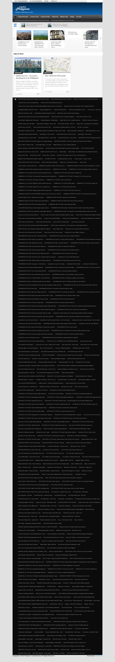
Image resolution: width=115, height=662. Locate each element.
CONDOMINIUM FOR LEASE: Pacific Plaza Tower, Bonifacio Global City (63, 249)
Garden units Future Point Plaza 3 (87, 369)
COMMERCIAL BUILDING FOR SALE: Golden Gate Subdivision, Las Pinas (83, 165)
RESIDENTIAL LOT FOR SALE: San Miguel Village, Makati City (32, 572)
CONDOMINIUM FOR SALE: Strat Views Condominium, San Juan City (33, 330)
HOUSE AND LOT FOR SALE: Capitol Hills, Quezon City (85, 404)
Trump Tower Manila (38, 632)
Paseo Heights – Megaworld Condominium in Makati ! (29, 523)
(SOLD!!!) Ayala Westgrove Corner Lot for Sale (62, 20)
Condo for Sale (34, 16)
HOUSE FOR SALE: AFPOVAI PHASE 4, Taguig (79, 428)
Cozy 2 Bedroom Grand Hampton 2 (26, 344)
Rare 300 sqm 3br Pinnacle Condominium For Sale (69, 544)
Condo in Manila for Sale (58, 228)
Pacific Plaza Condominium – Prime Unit (26, 509)
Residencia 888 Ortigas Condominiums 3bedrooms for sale (31, 561)
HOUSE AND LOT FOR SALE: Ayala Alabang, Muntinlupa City (78, 393)
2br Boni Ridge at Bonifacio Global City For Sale (44, 113)
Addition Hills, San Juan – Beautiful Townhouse (70, 120)
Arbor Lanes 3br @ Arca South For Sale (42, 127)
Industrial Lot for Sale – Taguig (42, 432)
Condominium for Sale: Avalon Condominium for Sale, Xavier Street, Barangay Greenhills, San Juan (39, 285)
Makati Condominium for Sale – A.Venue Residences (29, 463)
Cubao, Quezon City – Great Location (70, 344)
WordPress (98, 656)
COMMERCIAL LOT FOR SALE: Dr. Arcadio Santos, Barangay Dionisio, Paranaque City (37, 176)
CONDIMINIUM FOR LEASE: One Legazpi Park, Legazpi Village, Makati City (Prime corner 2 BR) (75, 211)
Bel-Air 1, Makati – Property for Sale (26, 144)
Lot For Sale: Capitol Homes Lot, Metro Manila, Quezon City (31, 453)
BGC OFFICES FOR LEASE (55, 76)
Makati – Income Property (90, 463)
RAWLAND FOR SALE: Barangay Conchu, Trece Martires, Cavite (32, 551)
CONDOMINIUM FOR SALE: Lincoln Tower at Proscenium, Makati (59, 267)
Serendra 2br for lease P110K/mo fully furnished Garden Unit (75, 590)
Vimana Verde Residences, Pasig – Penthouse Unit (74, 642)
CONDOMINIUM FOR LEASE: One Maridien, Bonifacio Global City (84, 242)
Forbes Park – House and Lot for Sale (40, 358)
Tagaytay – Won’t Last (89, 604)
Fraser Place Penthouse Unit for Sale (26, 369)
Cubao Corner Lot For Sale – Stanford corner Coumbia (48, 344)
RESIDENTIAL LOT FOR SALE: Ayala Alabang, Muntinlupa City (32, 568)
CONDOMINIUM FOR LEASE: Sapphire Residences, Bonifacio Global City (34, 260)
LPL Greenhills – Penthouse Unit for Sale (71, 456)
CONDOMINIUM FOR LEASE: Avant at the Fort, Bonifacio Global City (64, 235)
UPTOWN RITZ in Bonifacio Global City (76, 635)
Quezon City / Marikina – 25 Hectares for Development (78, 537)
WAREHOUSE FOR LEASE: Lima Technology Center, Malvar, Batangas (69, 646)
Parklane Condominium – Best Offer (48, 519)
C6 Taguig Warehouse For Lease (65, 158)
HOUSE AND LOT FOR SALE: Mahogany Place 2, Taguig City (68, 414)
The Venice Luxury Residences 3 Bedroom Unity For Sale (68, 614)
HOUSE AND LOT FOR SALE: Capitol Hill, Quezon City (58, 404)
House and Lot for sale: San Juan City (92, 414)
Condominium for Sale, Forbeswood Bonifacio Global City (30, 267)
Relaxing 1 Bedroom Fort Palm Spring (45, 554)
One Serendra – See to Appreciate (65, 498)
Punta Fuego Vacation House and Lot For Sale (53, 537)
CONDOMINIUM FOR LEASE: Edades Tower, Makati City (30, 239)
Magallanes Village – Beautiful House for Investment (46, 460)
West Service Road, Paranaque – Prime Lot (80, 649)
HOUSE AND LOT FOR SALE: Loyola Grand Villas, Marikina (31, 411)
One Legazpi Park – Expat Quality (80, 491)
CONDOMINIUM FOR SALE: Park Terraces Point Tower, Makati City (72, 309)
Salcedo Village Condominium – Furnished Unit (82, 586)
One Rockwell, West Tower (60, 495)
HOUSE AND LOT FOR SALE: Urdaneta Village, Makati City (57, 421)
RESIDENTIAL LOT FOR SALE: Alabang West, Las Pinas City (66, 565)
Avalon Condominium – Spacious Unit (75, 130)
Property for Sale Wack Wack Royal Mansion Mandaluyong (80, 533)
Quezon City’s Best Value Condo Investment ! (76, 540)
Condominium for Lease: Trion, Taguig (56, 263)
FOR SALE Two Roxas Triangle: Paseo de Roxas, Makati (69, 355)
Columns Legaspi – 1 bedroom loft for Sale (27, 165)
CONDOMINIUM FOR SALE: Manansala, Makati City (88, 292)
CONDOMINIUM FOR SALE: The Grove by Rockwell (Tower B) (32, 270)
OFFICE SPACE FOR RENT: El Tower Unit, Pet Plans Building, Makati (33, 484)
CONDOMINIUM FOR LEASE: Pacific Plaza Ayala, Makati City (31, 249)
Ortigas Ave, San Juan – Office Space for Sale (46, 502)
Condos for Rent (45, 16)
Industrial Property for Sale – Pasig (88, 439)
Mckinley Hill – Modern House (70, 467)
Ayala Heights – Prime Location (84, 134)
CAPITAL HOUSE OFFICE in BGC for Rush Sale (28, 162)
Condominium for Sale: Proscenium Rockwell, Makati (29, 323)
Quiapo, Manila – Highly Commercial (48, 544)
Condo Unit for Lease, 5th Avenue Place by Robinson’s (77, 228)
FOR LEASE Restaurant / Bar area (75, 351)
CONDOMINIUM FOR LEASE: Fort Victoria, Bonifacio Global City (60, 239)
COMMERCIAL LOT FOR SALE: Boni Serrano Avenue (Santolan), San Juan (34, 172)
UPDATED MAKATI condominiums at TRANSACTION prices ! (31, 635)
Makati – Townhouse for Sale (24, 467)
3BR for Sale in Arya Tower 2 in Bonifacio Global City (34, 24)
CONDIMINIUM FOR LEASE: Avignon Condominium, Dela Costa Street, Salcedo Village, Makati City (72, 207)
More (38, 94)
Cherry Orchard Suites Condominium (50, 162)
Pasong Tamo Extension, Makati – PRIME (52, 523)
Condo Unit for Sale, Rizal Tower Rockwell (53, 232)
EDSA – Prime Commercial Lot (46, 348)
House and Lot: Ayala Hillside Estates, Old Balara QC (29, 428)
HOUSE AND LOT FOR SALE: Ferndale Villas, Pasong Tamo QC (63, 407)
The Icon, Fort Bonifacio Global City (82, 607)
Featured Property (23, 16)
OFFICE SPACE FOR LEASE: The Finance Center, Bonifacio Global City (78, 481)
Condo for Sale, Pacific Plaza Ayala (43, 221)
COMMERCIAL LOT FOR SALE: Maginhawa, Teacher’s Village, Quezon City (35, 183)
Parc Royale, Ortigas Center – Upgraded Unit (28, 519)
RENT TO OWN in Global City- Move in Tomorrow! (81, 558)
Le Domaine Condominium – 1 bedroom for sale (57, 446)
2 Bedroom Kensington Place (60, 109)
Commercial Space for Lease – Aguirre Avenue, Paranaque (31, 197)
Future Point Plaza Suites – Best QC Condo (45, 369)
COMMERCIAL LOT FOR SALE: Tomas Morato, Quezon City (67, 190)
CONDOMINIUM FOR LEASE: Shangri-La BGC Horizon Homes (67, 260)
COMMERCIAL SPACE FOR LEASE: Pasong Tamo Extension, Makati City (67, 200)
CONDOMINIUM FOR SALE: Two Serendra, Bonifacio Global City (62, 270)
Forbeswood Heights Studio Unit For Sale (27, 362)
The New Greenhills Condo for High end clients (84, 611)
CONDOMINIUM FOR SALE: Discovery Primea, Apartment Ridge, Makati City (80, 285)
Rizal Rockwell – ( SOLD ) (44, 579)
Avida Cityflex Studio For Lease (92, 130)
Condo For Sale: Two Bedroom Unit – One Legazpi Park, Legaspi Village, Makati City (69, 225)
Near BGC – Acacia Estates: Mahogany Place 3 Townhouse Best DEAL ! (57, 474)
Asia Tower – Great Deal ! (82, 127)
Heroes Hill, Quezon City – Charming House (27, 386)
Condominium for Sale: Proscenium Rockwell (28, 320)
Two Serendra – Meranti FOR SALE (90, 632)
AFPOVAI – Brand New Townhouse (90, 120)
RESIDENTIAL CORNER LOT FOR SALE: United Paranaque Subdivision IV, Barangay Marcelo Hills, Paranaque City (71, 561)
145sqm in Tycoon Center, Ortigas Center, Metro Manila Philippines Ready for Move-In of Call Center (40, 106)
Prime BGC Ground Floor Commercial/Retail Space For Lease (31, 533)
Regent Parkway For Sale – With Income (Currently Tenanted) (78, 551)
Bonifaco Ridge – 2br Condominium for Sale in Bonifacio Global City (82, 151)
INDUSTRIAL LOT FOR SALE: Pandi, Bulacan (77, 435)
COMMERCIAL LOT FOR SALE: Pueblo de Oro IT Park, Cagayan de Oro (34, 186)
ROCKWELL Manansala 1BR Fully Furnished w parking (49, 583)
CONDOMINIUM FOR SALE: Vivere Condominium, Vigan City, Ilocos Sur (34, 274)
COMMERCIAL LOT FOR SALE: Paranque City (87, 183)
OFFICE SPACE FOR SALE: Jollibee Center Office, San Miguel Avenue (33, 488)
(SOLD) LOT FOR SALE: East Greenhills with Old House (85, 99)
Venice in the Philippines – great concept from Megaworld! (30, 642)
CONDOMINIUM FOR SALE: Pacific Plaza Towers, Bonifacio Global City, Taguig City (36, 309)
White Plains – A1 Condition (59, 653)
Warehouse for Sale (65, 649)
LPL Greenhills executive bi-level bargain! (51, 456)
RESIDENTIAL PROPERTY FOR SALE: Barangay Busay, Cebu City (39, 44)
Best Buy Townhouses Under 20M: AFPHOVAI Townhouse (31, 148)
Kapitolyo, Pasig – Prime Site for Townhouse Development (78, 442)
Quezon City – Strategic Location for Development (53, 540)
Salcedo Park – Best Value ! (64, 586)
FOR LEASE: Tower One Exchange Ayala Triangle (29, 355)
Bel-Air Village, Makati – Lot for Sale (43, 144)
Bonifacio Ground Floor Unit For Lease (48, 151)
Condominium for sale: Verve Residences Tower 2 (29, 337)
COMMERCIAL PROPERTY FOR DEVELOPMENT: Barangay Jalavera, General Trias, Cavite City (39, 193)
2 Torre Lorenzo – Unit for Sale (94, 109)
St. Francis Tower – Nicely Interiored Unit (73, 600)
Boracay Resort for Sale (35, 155)
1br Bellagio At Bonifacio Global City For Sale (27, 109)
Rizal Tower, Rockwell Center (81, 579)
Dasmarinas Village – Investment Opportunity (28, 348)
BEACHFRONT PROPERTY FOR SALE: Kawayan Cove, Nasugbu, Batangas (35, 141)
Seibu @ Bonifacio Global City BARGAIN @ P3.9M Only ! (47, 590)
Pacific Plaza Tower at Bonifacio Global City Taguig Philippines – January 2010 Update (75, 509)
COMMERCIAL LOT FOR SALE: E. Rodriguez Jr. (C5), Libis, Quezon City (75, 176)
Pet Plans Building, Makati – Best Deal (45, 530)
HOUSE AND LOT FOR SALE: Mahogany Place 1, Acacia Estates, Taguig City (35, 414)
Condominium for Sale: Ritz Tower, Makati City (88, 323)
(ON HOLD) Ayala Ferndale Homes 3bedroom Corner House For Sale (32, 20)
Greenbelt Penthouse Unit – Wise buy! (83, 376)
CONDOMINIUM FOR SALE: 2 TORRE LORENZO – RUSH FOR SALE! (34, 278)
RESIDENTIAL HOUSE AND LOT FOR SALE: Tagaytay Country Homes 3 (34, 565)
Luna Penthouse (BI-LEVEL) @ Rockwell (91, 456)
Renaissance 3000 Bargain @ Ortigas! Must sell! (66, 554)
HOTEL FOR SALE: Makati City (81, 386)
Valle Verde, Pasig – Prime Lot (75, 639)
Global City (55, 16)
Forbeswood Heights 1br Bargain (58, 358)
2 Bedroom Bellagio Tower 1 (46, 109)
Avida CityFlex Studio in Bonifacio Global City (28, 134)
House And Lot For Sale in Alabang (55, 393)
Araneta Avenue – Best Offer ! (24, 127)
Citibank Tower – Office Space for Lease (69, 162)
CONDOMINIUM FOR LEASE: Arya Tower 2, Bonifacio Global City (32, 235)
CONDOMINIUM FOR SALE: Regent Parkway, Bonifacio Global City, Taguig (59, 323)
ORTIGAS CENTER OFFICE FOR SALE (67, 502)
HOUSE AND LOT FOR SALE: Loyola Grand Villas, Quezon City (61, 411)
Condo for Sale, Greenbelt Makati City (70, 218)
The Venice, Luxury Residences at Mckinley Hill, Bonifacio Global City (33, 618)
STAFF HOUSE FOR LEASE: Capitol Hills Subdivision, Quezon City (33, 604)
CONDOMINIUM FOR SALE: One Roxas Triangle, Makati (30, 302)
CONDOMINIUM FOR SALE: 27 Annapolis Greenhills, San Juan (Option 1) (68, 278)
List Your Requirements (36, 1)
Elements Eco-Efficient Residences (63, 348)
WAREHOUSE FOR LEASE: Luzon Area (27, 649)
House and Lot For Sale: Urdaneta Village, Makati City (30, 421)
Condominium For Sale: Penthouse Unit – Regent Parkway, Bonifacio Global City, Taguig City (73, 313)
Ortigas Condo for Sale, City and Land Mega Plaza (89, 502)
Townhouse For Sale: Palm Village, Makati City (78, 625)
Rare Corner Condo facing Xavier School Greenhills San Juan (31, 547)
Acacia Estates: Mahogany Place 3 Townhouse (28, 120)
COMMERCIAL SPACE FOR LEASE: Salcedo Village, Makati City (32, 204)
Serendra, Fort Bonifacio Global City (26, 593)
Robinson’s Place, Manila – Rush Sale (26, 583)
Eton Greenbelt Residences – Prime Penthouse (28, 351)
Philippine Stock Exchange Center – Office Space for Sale (68, 530)
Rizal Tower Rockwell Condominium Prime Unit (62, 579)
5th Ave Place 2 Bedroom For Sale (83, 116)
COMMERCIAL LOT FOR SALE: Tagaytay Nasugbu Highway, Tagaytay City (34, 190)
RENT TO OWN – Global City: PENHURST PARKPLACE (55, 558)
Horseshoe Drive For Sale (66, 386)
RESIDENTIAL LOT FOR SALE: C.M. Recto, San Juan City (61, 568)
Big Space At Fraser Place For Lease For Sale (28, 151)
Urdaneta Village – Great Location (25, 639)
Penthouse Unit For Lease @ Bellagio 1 (26, 530)
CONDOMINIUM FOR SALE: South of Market (67, 327)
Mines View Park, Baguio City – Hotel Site (71, 470)
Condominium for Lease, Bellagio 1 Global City (75, 232)
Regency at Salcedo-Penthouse (56, 551)
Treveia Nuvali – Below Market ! (81, 628)
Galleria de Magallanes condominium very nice (68, 369)
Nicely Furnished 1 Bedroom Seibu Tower (27, 481)
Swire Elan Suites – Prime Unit (56, 604)
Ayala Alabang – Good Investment (47, 134)
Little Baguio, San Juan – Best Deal (77, 446)
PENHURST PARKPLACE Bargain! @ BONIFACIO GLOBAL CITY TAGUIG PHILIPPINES (37, 526)
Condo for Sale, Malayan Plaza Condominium (90, 218)
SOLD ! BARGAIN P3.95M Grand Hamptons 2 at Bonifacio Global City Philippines (76, 593)
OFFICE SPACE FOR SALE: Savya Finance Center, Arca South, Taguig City (67, 488)
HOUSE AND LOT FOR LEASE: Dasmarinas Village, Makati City (32, 393)
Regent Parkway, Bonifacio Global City (26, 554)
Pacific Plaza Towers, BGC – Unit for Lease (72, 512)
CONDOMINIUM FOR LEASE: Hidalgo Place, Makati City (88, 239)
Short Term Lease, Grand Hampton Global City (46, 593)
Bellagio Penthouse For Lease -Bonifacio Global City (64, 144)
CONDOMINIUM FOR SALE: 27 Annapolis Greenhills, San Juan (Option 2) (34, 281)
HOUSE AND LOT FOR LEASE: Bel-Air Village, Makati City (62, 390)
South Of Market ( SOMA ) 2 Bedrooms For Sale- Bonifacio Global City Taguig (35, 597)
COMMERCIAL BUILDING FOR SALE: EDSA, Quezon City (52, 165)
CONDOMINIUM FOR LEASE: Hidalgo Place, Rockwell (30, 242)
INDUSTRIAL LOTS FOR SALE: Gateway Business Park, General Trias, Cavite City (60, 439)
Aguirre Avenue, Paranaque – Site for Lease (46, 123)
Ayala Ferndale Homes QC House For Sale (66, 134)
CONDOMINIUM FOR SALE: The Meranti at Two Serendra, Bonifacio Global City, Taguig (70, 330)
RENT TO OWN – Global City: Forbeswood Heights (29, 558)
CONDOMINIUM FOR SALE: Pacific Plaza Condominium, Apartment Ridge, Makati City (37, 306)
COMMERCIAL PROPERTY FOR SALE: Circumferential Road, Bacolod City (79, 193)
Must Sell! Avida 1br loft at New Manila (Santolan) (28, 474)
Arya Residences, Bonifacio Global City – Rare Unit (64, 127)
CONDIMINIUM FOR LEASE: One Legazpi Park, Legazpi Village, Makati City (35, 211)
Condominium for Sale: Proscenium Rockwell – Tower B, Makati (85, 320)
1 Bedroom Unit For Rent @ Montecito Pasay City (51, 102)
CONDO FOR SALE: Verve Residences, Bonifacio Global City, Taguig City (34, 228)
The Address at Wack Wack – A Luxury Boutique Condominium (45, 607)
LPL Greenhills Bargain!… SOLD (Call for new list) (29, 456)
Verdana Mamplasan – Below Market (53, 642)
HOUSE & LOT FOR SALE (42, 390)
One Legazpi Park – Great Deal (25, 495)
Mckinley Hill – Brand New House (54, 467)
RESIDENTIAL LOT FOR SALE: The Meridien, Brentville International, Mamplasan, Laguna (38, 576)
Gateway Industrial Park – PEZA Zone (26, 372)
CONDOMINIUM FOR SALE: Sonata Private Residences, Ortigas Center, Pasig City (36, 327)
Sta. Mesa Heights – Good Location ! (92, 600)
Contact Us (54, 1)
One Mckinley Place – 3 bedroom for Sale (43, 495)
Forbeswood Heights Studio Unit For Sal (76, 358)
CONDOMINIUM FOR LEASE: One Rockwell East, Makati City (32, 246)
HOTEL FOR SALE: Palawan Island (26, 390)
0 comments (19, 94)
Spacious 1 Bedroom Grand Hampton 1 (62, 597)
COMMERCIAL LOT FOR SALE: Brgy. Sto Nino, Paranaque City (67, 172)
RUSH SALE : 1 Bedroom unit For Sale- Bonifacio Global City (76, 583)
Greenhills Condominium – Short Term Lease (46, 379)
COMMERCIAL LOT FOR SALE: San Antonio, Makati (23, 43)
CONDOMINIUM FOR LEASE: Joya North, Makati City (56, 242)
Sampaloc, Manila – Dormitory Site (25, 590)
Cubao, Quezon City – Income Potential (88, 344)
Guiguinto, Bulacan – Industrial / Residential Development (51, 383)
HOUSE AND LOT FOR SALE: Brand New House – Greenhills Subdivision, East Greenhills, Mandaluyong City (69, 400)
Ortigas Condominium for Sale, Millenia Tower (28, 505)
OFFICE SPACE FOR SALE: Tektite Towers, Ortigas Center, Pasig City (33, 491)
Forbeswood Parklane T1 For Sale (65, 362)
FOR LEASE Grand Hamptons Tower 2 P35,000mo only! (53, 351)
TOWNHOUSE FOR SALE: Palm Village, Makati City (29, 625)
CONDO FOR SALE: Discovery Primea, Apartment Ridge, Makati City (33, 225)
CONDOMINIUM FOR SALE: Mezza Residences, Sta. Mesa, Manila (33, 299)
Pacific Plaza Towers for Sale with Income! (52, 512)
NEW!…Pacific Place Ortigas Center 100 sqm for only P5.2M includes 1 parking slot (63, 477)
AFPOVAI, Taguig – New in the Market (26, 123)
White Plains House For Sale (24, 653)
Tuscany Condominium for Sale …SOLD (54, 632)
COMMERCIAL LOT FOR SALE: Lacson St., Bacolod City (58, 179)
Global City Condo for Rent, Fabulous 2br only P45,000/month (31, 376)
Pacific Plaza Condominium (64, 505)
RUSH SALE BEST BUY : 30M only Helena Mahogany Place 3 (56, 44)
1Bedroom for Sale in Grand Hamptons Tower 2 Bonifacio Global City (79, 106)
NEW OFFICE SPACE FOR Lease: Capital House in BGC (30, 477)
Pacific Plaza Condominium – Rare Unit (46, 509)
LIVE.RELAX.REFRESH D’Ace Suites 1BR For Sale (29, 449)
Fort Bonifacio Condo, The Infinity (83, 362)
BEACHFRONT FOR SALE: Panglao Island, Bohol (89, 137)
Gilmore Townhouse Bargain (68, 372)
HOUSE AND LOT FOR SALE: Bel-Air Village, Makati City (88, 397)
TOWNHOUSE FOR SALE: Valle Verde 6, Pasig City (61, 628)
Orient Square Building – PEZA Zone (26, 502)
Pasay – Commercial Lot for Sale (65, 519)
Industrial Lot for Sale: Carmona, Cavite (86, 432)
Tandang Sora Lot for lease (24, 607)
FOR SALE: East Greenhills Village (73, 33)
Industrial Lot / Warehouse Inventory (26, 432)
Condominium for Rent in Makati (73, 263)
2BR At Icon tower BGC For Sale (25, 113)
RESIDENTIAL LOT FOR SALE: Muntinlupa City (86, 568)
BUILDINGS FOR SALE (50, 158)
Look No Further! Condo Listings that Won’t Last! (71, 449)
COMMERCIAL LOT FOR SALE (60, 169)
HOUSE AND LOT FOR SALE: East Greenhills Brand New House (91, 44)
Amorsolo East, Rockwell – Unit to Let (66, 123)
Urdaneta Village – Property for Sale (42, 639)
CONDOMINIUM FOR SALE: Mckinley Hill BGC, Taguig (67, 295)
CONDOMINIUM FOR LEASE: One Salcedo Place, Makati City (61, 246)
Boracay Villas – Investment (49, 155)
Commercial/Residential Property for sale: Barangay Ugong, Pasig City (33, 207)
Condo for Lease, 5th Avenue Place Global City (28, 214)
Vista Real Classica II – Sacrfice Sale (43, 646)
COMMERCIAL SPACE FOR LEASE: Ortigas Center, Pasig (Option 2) (33, 200)
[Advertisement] (68, 9)
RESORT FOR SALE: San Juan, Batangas (27, 579)
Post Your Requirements (21, 1)
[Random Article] (101, 17)
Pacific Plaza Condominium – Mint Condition (82, 505)
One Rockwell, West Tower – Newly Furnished (28, 498)
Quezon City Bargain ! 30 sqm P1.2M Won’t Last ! (29, 540)
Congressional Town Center (86, 341)
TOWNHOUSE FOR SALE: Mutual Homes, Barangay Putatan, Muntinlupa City (70, 621)
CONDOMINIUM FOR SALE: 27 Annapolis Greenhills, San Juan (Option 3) (69, 281)
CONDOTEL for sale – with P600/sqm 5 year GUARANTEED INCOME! (62, 341)
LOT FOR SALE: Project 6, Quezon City (55, 453)
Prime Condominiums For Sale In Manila (56, 533)
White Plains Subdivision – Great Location (42, 653)
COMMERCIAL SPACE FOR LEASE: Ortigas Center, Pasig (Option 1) (61, 197)
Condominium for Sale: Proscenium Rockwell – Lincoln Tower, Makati (55, 320)
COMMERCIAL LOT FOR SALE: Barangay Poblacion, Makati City (83, 169)
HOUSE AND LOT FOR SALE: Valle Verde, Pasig (82, 421)
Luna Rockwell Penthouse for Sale (25, 460)
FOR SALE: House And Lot (24, 358)
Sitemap (45, 1)
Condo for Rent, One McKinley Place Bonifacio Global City (88, 214)
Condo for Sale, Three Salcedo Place (61, 221)
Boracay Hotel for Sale (23, 155)
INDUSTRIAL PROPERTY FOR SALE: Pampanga (29, 442)
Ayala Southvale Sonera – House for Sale (27, 137)
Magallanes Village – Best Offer (66, 460)
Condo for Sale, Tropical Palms (78, 221)
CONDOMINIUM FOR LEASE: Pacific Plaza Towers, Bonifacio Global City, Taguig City (37, 256)
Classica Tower (83, 162)
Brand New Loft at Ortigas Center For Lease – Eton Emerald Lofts (71, 155)
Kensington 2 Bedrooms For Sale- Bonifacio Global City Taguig (31, 446)
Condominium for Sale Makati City (89, 263)
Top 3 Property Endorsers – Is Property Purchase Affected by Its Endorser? (34, 621)
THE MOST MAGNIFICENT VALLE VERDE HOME (61, 611)
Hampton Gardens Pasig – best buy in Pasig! (75, 383)
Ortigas (72, 16)
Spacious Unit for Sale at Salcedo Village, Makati (83, 597)
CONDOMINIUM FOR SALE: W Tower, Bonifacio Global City (31, 341)
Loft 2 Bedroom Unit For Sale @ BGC (51, 449)
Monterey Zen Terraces (87, 470)
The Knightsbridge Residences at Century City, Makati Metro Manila (33, 611)
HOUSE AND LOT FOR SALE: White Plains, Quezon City (54, 425)
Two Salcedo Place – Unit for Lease (72, 632)
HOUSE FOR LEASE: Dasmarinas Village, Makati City (55, 428)
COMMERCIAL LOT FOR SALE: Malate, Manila (64, 183)
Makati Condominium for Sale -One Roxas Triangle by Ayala (56, 463)
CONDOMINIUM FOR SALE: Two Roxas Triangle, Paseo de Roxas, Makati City (35, 334)
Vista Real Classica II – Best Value (25, 646)
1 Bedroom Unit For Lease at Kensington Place (28, 102)
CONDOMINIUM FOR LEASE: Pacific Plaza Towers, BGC (64, 253)
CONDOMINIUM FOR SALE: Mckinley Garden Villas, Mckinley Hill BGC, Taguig (35, 295)
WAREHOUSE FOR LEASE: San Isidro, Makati (48, 649)
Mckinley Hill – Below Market (39, 467)
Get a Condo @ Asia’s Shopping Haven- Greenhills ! (48, 372)
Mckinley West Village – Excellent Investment (28, 470)
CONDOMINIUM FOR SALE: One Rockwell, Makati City (62, 299)
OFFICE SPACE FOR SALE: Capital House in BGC (62, 484)
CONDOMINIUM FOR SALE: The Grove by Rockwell (88, 267)
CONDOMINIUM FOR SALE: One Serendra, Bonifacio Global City (60, 302)
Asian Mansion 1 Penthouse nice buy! (26, 130)
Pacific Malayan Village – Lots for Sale (48, 505)
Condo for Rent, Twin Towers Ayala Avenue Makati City (30, 218)
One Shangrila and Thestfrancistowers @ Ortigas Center (87, 498)
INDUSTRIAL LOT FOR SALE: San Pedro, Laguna (29, 439)
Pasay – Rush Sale (78, 519)
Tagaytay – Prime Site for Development (73, 604)
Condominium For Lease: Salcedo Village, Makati (68, 256)
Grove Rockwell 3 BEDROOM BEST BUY (27, 383)
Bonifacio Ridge (62, 151)
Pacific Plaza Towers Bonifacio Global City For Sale (29, 512)
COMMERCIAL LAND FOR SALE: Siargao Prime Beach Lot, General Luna (34, 169)
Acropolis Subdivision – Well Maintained (49, 120)
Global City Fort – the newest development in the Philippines (60, 24)
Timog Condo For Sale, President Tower (59, 618)
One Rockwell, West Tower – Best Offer (77, 495)
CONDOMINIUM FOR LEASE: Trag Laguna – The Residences (32, 263)
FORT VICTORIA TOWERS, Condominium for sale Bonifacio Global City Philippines (75, 365)
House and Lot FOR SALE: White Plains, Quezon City (80, 425)
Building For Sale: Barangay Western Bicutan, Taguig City (30, 158)
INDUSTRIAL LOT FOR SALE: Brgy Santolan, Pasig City (63, 432)
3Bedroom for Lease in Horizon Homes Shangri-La (68, 113)
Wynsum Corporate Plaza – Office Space (76, 653)
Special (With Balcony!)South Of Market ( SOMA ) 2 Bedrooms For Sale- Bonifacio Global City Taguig (40, 600)
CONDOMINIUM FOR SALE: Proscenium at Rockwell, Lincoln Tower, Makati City (36, 316)
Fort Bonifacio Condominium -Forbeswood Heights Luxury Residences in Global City (36, 365)
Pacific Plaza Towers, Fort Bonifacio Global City (49, 516)
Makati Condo (64, 16)
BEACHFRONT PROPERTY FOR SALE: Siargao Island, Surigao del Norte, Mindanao (72, 141)
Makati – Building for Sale (76, 463)
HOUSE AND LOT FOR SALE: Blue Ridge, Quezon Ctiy (30, 400)
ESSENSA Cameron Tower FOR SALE (81, 348)
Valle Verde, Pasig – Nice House (60, 639)
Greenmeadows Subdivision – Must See (87, 379)
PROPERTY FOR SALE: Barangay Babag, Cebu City (29, 537)
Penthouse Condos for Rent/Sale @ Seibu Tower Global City (72, 526)
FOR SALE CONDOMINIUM (48, 355)
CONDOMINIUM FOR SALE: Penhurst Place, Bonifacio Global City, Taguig (34, 313)
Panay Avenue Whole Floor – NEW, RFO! (71, 516)
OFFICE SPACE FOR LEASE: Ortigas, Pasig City (49, 481)
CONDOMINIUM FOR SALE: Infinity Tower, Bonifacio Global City (32, 292)
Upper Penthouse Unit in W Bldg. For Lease (56, 635)
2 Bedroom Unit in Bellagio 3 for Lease (77, 109)
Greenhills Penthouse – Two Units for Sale (67, 379)
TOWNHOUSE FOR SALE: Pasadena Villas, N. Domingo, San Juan (33, 628)
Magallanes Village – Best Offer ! (83, 460)
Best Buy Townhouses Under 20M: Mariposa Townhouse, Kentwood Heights (62, 148)
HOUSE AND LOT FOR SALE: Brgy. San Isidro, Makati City (31, 404)
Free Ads (78, 16)
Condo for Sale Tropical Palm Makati (52, 218)
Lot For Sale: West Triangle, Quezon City (75, 453)
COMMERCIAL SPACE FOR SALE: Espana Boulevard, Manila (62, 204)
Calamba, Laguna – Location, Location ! (83, 158)
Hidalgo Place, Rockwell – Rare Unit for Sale (49, 386)
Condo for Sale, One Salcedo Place (26, 221)
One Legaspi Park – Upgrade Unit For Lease (61, 491)
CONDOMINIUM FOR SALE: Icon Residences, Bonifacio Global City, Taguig (55, 288)
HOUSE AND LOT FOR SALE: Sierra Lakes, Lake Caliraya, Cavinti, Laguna (34, 418)
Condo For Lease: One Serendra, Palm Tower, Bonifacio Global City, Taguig (57, 214)
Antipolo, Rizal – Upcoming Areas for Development (87, 123)
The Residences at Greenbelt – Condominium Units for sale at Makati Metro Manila (36, 614)
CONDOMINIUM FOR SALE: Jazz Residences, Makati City (62, 292)
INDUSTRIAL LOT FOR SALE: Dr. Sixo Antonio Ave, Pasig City (51, 435)
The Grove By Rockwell (67, 607)
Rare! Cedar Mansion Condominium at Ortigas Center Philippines (61, 547)
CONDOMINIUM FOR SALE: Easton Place (27, 288)
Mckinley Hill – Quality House (85, 467)
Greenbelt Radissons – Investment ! (26, 379)
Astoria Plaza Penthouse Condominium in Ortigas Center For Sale (51, 130)
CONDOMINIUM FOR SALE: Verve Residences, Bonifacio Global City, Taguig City (60, 337)
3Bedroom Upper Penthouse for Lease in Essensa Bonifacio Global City (33, 116)
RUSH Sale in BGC (51, 586)
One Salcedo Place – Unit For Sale (48, 498)
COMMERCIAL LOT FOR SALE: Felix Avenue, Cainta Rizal (31, 179)
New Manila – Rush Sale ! (80, 474)
